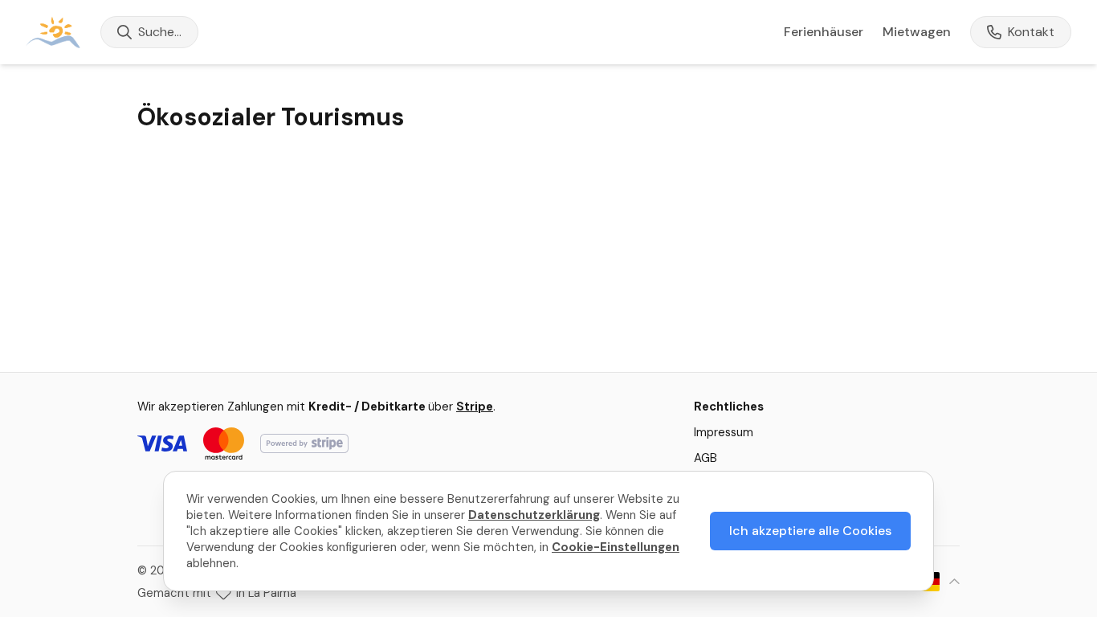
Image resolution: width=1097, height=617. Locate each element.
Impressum (723, 432)
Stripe (474, 406)
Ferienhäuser (823, 32)
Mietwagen (917, 31)
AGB (705, 458)
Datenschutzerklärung (534, 515)
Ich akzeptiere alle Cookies (810, 530)
